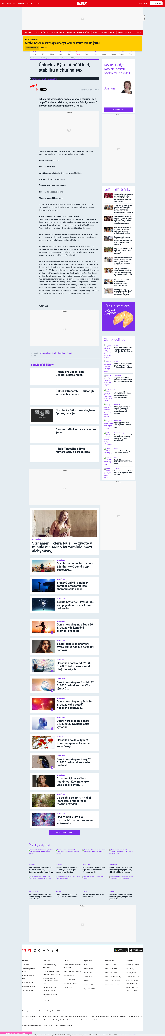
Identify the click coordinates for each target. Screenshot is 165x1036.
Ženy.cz (112, 891)
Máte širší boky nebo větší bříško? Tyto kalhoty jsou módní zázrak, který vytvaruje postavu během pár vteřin (123, 261)
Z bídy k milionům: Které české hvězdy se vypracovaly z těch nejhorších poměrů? (122, 282)
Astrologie (53, 58)
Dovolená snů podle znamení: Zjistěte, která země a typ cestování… (75, 566)
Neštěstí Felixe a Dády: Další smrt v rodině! (122, 452)
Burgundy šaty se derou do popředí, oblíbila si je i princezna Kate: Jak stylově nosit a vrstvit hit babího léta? (123, 197)
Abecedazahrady (119, 433)
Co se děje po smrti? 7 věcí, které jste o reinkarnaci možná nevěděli (74, 801)
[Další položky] (140, 32)
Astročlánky (43, 58)
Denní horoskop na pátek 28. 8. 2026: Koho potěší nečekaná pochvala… (74, 704)
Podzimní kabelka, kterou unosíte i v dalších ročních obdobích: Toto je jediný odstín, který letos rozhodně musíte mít (123, 220)
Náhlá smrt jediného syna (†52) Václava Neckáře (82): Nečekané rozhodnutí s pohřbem (123, 350)
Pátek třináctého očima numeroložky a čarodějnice (73, 450)
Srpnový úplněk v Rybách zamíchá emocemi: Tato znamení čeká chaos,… (72, 586)
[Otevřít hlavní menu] (3, 3)
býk (41, 353)
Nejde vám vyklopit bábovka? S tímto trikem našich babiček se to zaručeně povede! (122, 394)
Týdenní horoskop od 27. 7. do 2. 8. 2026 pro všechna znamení (123, 472)
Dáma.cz (116, 468)
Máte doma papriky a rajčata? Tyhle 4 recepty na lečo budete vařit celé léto (122, 425)
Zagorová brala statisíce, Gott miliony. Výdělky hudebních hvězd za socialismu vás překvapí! (123, 230)
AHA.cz (116, 449)
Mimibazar (117, 404)
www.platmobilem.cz (132, 1035)
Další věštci (118, 110)
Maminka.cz (117, 420)
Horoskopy (33, 58)
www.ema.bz (121, 1035)
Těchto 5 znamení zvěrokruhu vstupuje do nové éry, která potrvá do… (75, 605)
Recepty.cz (117, 390)
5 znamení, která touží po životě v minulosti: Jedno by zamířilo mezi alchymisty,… (62, 547)
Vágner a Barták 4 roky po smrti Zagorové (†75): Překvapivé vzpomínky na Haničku (123, 366)
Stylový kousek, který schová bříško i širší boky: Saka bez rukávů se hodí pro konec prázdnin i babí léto (123, 272)
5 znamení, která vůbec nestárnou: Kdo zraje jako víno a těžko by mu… (73, 781)
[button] (121, 950)
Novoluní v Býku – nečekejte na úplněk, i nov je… (75, 412)
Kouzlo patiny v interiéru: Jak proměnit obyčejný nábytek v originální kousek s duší (123, 437)
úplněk (59, 353)
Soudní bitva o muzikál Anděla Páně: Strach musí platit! (123, 461)
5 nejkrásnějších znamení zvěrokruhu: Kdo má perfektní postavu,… (75, 647)
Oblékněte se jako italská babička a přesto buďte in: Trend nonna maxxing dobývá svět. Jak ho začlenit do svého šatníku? (123, 208)
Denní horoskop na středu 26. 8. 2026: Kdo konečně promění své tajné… (75, 627)
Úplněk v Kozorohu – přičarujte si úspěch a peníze (75, 392)
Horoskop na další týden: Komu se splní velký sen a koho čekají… (73, 743)
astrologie (47, 353)
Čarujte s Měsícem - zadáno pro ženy (76, 431)
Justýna (110, 88)
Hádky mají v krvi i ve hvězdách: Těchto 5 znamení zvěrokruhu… (75, 820)
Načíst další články (64, 832)
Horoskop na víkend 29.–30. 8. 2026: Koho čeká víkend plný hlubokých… (74, 666)
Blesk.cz (116, 345)
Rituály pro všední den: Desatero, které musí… (70, 373)
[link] (34, 950)
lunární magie (67, 353)
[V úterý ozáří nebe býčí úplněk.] (44, 79)
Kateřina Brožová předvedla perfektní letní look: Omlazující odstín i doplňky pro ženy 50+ (123, 292)
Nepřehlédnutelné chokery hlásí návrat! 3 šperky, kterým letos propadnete (121, 896)
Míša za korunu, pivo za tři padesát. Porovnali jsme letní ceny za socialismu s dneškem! (123, 250)
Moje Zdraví (117, 375)
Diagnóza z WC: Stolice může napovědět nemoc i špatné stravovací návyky (123, 379)
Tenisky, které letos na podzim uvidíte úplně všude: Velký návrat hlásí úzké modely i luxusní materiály (123, 240)
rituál (54, 353)
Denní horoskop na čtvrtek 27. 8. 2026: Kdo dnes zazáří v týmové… (75, 685)
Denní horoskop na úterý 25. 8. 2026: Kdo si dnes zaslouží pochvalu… (75, 762)
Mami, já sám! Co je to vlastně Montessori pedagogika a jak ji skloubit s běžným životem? (122, 409)
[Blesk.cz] (82, 3)
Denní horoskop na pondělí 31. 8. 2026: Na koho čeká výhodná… (73, 724)
